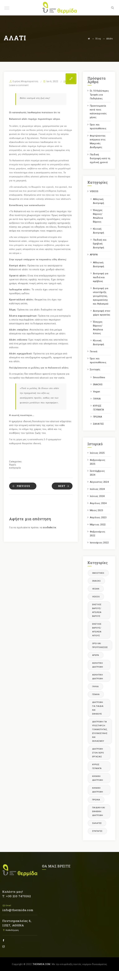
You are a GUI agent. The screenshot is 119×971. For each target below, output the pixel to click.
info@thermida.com (17, 910)
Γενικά (93, 351)
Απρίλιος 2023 (98, 517)
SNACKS (98, 384)
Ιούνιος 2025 (97, 453)
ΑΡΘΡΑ (94, 254)
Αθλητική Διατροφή (98, 201)
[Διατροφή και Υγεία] (59, 7)
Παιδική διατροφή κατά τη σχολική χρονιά (100, 158)
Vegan (96, 391)
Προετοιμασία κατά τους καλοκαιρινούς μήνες (98, 111)
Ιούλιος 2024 (97, 489)
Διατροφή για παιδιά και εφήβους (100, 277)
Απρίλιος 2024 (98, 503)
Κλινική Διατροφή (98, 230)
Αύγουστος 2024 (99, 482)
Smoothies (99, 377)
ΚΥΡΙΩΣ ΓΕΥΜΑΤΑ (98, 407)
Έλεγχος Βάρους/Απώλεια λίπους (98, 327)
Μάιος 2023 (96, 510)
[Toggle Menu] (6, 7)
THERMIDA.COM (42, 964)
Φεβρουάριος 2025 (97, 462)
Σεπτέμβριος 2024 (97, 473)
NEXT (61, 486)
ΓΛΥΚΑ (97, 398)
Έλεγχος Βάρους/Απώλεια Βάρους (98, 216)
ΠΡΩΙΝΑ (97, 416)
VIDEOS (94, 191)
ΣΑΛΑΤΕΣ (98, 423)
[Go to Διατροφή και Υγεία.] (89, 38)
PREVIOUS (23, 486)
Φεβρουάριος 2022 (97, 533)
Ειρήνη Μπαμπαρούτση (25, 81)
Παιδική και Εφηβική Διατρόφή (100, 243)
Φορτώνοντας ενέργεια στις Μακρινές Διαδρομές (98, 141)
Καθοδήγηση (12, 930)
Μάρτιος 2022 (98, 524)
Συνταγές (95, 369)
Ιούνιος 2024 (97, 496)
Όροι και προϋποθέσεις (98, 126)
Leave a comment (19, 85)
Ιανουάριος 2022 (99, 542)
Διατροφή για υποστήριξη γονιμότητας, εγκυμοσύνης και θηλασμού (101, 296)
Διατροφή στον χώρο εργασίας (101, 312)
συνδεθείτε (49, 527)
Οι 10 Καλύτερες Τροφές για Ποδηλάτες (99, 94)
